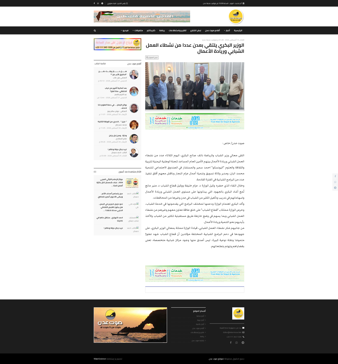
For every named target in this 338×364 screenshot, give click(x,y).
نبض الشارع (195, 30)
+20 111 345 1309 (233, 336)
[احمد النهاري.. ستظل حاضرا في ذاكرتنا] (132, 219)
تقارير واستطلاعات (177, 30)
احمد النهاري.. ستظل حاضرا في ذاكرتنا (109, 219)
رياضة (162, 30)
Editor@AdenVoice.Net (232, 332)
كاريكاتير (151, 30)
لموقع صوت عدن (216, 359)
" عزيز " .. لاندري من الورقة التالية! (112, 121)
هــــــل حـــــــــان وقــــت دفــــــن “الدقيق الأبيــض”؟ (112, 73)
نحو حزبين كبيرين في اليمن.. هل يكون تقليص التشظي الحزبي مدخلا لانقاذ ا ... (111, 207)
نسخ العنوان (153, 57)
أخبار (228, 30)
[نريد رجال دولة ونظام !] (132, 229)
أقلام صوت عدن (212, 30)
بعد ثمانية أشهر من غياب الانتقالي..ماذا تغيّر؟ (116, 89)
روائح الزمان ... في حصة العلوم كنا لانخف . (112, 106)
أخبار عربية (200, 320)
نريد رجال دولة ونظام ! (117, 149)
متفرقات (138, 30)
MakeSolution (100, 359)
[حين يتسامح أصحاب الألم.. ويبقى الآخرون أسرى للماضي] (132, 195)
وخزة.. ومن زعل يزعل (118, 135)
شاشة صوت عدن (198, 340)
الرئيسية (238, 30)
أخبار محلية (200, 316)
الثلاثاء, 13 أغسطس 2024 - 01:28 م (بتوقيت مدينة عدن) (223, 39)
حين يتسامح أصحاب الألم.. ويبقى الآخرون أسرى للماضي (110, 195)
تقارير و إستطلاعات (197, 332)
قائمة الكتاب (100, 63)
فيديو (125, 30)
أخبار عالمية (200, 324)
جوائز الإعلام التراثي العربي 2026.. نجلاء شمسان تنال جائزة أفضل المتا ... (110, 182)
